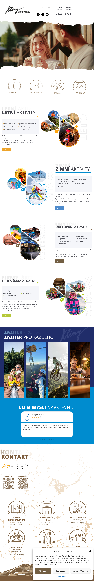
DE (43, 8)
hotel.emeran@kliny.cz (16, 524)
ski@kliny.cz (47, 524)
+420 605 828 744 (16, 552)
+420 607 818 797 (47, 522)
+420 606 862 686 (77, 520)
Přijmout (43, 571)
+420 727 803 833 (16, 522)
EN (49, 8)
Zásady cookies (62, 576)
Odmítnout (61, 571)
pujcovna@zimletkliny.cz (16, 554)
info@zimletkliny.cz (77, 522)
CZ (36, 8)
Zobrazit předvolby (80, 571)
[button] (89, 551)
